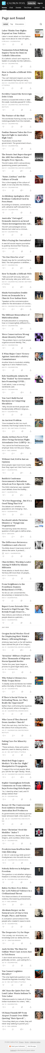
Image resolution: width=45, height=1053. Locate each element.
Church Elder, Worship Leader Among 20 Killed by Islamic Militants (16, 565)
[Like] (3, 66)
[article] (22, 37)
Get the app (32, 1046)
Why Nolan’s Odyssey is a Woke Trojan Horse (14, 679)
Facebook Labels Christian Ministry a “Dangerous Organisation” (15, 523)
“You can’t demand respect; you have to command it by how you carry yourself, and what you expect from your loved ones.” (16, 79)
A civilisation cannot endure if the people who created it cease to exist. (16, 920)
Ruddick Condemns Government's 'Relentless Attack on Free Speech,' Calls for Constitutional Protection (16, 481)
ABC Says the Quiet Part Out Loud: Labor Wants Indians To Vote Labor (16, 993)
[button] (4, 7)
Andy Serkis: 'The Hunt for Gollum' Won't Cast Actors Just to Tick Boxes (17, 952)
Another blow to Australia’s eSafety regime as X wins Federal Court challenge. (16, 363)
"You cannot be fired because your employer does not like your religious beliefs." (17, 446)
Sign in (40, 3)
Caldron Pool (15, 41)
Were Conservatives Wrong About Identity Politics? (15, 335)
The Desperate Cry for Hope (15, 932)
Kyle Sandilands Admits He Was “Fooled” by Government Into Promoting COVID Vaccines (16, 379)
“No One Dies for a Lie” (13, 257)
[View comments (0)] (13, 44)
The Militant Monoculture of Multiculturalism (15, 316)
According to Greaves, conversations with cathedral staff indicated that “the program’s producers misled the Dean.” (17, 205)
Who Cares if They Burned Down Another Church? (14, 721)
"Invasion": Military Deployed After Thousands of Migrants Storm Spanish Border (16, 658)
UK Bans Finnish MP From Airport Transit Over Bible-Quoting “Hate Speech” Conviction (15, 1016)
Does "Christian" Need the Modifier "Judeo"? (14, 831)
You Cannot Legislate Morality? (12, 972)
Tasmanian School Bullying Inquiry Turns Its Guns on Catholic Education (15, 53)
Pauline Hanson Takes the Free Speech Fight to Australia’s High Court (17, 135)
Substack (13, 1050)
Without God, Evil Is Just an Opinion (15, 460)
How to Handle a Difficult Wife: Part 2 (17, 73)
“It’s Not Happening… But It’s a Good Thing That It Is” (17, 502)
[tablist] (13, 24)
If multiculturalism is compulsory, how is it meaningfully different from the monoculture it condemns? (16, 321)
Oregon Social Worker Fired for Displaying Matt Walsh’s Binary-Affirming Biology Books (15, 636)
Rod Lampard (26, 168)
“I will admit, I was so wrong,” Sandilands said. (13, 385)
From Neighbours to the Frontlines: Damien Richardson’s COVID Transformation (13, 587)
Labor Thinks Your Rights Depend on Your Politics (14, 32)
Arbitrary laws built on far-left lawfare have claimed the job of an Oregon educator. (17, 643)
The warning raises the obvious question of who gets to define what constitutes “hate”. (16, 529)
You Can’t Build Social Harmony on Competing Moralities (13, 401)
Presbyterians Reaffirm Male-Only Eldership (16, 850)
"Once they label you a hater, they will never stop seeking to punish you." (17, 1022)
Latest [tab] (5, 24)
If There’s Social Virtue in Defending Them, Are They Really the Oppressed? (15, 700)
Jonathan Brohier (14, 940)
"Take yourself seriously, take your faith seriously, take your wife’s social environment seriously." (16, 278)
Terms (27, 1042)
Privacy (21, 1042)
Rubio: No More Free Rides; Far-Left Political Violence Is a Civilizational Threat (17, 891)
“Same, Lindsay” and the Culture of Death (14, 178)
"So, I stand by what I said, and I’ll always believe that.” (15, 792)
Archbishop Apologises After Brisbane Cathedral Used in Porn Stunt (16, 199)
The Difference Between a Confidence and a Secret (14, 543)
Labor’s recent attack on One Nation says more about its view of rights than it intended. (16, 37)
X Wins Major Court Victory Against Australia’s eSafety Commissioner (15, 356)
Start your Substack (18, 1046)
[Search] (41, 24)
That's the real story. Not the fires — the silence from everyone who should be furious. (16, 726)
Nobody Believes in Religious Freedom (16, 870)
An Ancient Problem (11, 420)
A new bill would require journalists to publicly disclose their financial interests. (16, 244)
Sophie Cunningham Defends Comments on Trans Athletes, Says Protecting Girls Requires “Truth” (17, 786)
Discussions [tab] (19, 24)
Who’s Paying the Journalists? (16, 240)
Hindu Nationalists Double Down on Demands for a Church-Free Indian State (14, 295)
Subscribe (31, 3)
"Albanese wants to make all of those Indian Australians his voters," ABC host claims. (16, 1000)
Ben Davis (10, 533)
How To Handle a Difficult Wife (17, 273)
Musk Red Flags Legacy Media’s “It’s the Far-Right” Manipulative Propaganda (15, 763)
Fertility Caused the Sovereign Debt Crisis (17, 95)
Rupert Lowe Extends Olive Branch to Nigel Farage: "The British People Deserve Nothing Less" (15, 609)
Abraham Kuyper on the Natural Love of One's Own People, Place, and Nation (15, 913)
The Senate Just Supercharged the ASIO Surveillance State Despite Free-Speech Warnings (17, 157)
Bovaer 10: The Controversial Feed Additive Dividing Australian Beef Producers (16, 808)
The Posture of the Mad (13, 115)
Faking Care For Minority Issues (14, 742)
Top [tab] (11, 24)
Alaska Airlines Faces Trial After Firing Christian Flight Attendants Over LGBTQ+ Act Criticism (16, 440)
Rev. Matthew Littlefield (17, 428)
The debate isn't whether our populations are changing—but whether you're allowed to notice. (15, 507)
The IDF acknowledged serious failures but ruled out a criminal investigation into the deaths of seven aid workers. (17, 228)
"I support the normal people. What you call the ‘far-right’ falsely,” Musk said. (16, 770)
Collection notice (35, 1042)
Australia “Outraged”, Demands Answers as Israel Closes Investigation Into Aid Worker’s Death (16, 221)
